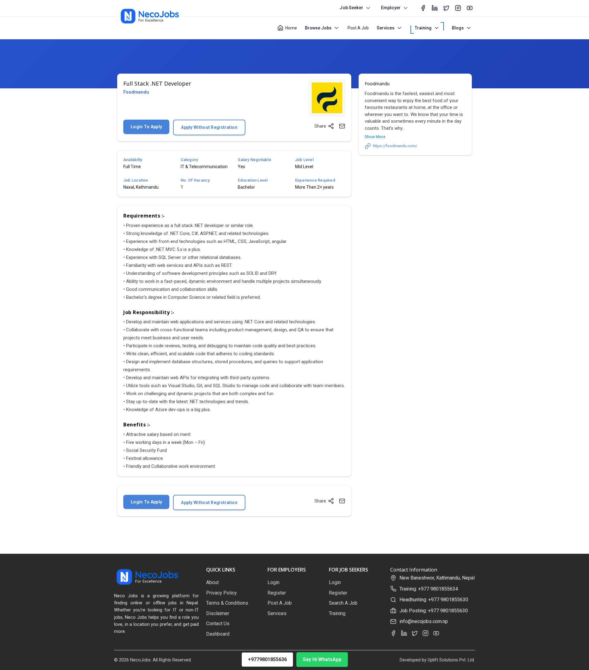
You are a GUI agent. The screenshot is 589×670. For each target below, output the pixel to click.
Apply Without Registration (209, 127)
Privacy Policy (221, 593)
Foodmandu (136, 92)
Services (386, 27)
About (212, 582)
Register (277, 593)
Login (273, 582)
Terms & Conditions (227, 603)
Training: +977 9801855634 (428, 589)
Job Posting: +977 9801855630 (433, 611)
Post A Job (358, 27)
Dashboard (217, 634)
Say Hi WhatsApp (322, 659)
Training (423, 27)
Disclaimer (217, 613)
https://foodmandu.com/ (395, 146)
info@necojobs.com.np (423, 621)
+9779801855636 (267, 659)
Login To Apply (146, 126)
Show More (375, 136)
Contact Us (217, 623)
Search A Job (343, 603)
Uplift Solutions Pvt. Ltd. (451, 660)
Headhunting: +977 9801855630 (433, 600)
